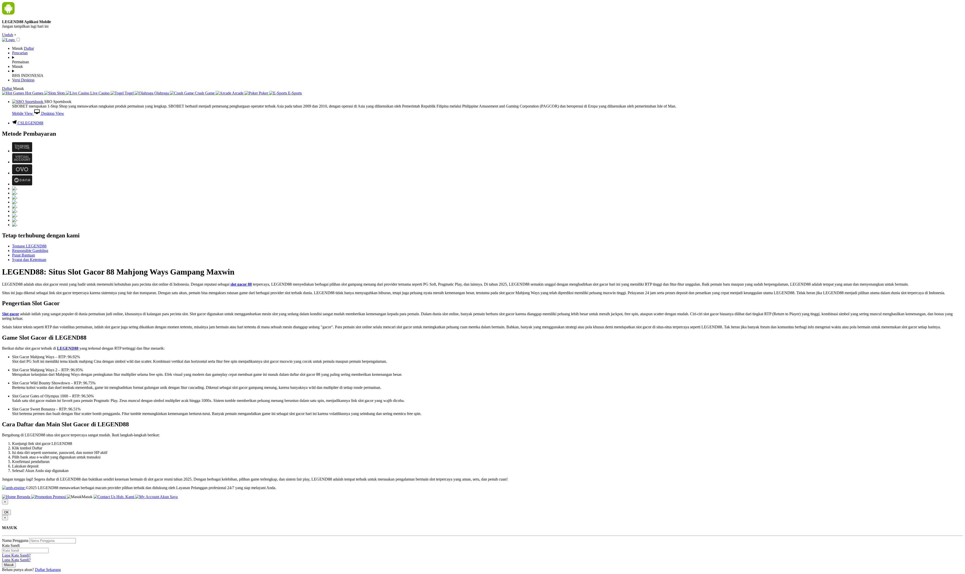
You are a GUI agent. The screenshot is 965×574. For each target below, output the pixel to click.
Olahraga (161, 93)
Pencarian (20, 53)
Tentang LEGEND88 (29, 246)
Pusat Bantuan (23, 255)
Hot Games (34, 93)
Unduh (7, 35)
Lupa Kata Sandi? (16, 555)
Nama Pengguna (15, 540)
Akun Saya (168, 497)
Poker (263, 93)
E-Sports (294, 93)
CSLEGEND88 (30, 123)
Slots (61, 93)
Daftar (29, 48)
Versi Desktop (23, 80)
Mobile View (23, 113)
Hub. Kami (125, 497)
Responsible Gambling (30, 250)
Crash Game (205, 93)
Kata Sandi (11, 545)
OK (6, 512)
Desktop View (52, 113)
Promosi (59, 497)
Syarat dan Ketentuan (29, 259)
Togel (129, 93)
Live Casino (100, 93)
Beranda (23, 497)
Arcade (238, 93)
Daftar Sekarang (48, 569)
